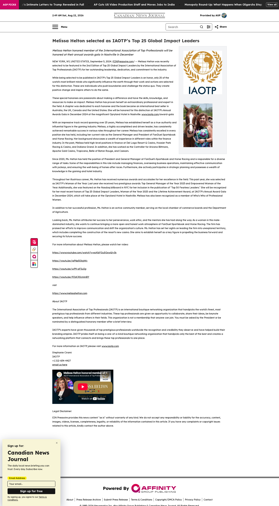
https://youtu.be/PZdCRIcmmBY (70, 277)
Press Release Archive (88, 499)
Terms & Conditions (141, 499)
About (69, 499)
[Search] (201, 27)
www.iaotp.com (150, 114)
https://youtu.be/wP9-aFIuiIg (69, 268)
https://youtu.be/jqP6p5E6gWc (69, 260)
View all (272, 4)
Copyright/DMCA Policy (168, 499)
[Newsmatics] (34, 264)
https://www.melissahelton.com (69, 293)
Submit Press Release (116, 499)
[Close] (56, 443)
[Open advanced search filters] (208, 27)
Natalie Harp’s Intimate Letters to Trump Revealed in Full (45, 4)
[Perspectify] (34, 249)
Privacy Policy (193, 499)
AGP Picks (9, 4)
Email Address (17, 478)
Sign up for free (31, 491)
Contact (208, 499)
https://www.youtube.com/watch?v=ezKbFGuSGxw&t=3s (84, 252)
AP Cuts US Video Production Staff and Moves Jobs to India (134, 4)
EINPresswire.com (123, 61)
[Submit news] (34, 242)
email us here (59, 364)
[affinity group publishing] (34, 256)
